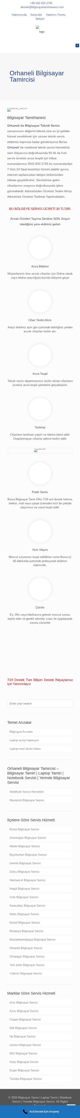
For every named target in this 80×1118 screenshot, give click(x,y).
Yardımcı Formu (55, 14)
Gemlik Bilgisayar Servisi (25, 863)
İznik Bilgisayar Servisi (24, 897)
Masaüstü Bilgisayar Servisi (27, 800)
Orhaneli (13, 147)
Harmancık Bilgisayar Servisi (27, 880)
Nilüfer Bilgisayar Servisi (25, 846)
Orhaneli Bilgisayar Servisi (26, 948)
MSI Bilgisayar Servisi (23, 1053)
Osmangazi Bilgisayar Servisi (28, 837)
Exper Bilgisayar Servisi (24, 1070)
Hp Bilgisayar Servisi (22, 1036)
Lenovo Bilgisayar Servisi (25, 1045)
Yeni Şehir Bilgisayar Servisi (27, 965)
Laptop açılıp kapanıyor (24, 740)
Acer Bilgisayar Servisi (24, 1002)
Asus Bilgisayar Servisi (24, 1011)
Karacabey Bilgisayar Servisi (27, 905)
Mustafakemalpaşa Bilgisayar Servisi (32, 939)
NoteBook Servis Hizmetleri (27, 791)
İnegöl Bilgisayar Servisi (24, 888)
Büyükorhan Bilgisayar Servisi (28, 854)
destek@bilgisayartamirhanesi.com (42, 7)
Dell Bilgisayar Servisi (23, 1028)
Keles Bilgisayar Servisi (24, 914)
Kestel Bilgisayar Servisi (25, 922)
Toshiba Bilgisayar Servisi (26, 1078)
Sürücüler (36, 14)
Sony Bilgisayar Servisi (24, 1061)
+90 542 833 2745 (41, 3)
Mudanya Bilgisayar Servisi (26, 931)
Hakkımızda (19, 14)
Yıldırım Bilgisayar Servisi (26, 973)
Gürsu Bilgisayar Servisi (24, 871)
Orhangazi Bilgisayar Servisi (27, 956)
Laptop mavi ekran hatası (25, 748)
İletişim (40, 18)
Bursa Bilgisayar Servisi (24, 829)
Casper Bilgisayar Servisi (25, 1019)
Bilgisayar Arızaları (21, 731)
